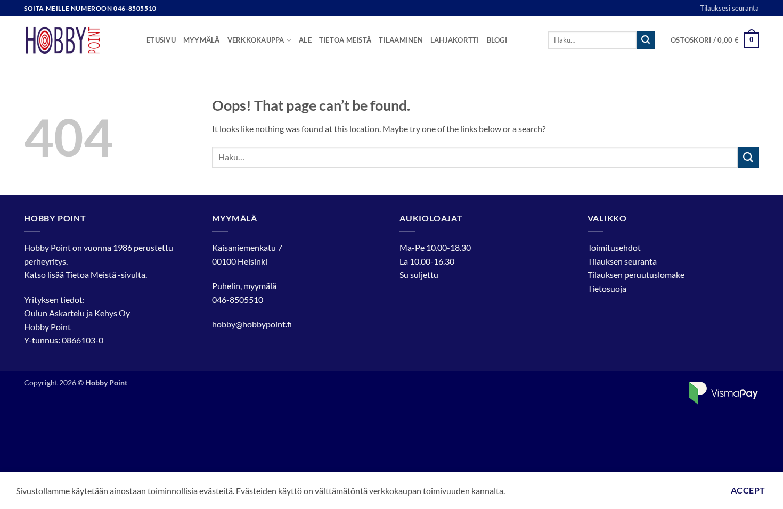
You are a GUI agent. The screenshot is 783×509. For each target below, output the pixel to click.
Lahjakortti (454, 40)
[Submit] (646, 40)
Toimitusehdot (614, 247)
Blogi (497, 40)
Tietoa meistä (345, 40)
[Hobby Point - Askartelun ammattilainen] (77, 40)
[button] (715, 40)
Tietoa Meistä (91, 274)
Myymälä (201, 40)
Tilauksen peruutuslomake (636, 274)
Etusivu (161, 40)
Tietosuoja (607, 288)
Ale (305, 40)
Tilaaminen (401, 40)
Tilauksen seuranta (622, 261)
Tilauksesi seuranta (729, 8)
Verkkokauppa (255, 40)
